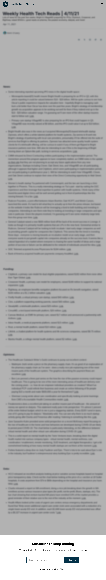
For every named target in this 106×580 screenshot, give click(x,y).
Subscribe (72, 560)
